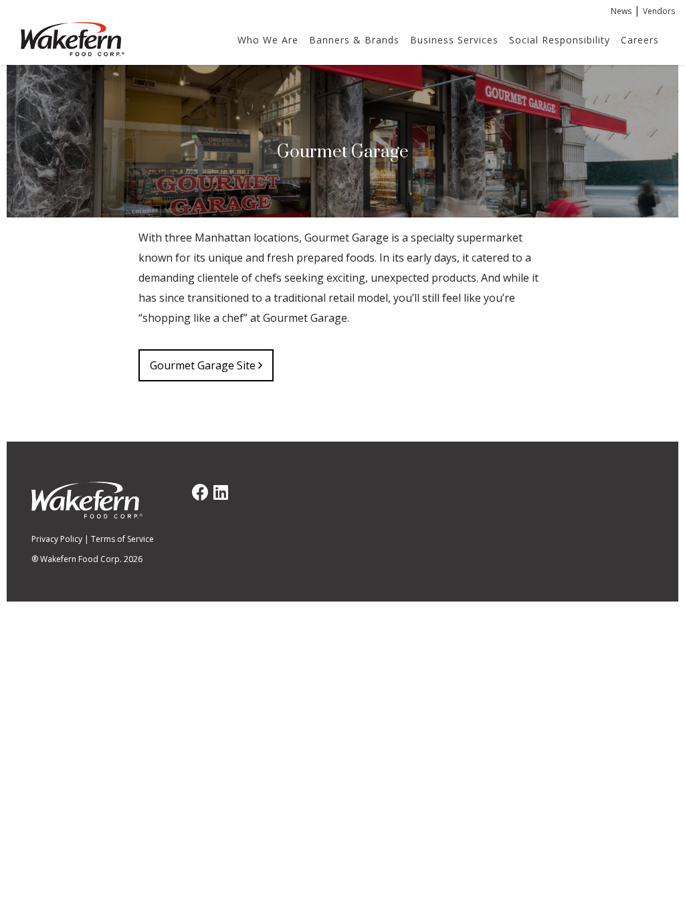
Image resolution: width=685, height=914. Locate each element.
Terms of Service (122, 539)
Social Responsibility (559, 39)
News (621, 11)
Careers (640, 39)
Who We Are (267, 39)
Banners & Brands (354, 39)
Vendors (659, 11)
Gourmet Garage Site (204, 365)
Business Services (454, 39)
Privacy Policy (56, 539)
